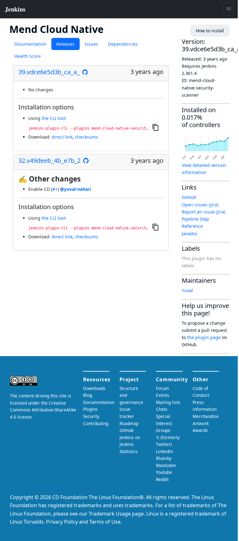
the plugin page (204, 337)
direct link (62, 137)
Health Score (27, 56)
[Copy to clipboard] (155, 127)
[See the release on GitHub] (85, 72)
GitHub (189, 197)
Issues (91, 44)
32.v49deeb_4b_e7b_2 (49, 160)
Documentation (30, 44)
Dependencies (123, 44)
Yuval (187, 290)
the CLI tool (53, 118)
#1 (55, 189)
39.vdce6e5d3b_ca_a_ (49, 72)
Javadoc (190, 233)
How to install (210, 31)
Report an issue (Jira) (203, 212)
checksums (86, 137)
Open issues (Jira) (200, 205)
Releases (65, 44)
